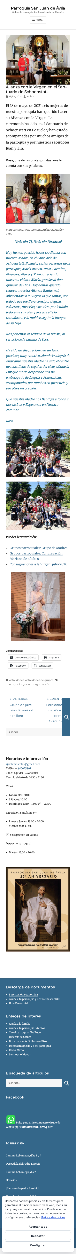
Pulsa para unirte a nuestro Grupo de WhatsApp (33, 1125)
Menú (39, 20)
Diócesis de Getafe (20, 1037)
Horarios (11, 1180)
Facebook (15, 1097)
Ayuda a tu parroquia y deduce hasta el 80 (34, 999)
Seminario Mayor (20, 1054)
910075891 (24, 768)
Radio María (16, 1050)
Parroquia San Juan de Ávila (38, 8)
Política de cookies (53, 1217)
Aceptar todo (38, 1226)
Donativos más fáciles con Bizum (29, 1041)
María (28, 684)
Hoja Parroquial (18, 1003)
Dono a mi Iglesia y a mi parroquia (30, 1045)
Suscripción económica (23, 994)
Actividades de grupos (39, 679)
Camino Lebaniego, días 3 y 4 (23, 1155)
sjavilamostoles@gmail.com (23, 764)
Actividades (16, 679)
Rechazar (38, 1236)
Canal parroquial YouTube (25, 1032)
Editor (30, 96)
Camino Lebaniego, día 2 (21, 1172)
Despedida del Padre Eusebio (23, 1163)
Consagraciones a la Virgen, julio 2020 (38, 564)
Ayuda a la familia (19, 1023)
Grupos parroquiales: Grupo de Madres (38, 548)
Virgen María (41, 684)
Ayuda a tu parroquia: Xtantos (27, 1028)
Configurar (38, 1245)
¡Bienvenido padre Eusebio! (22, 1188)
